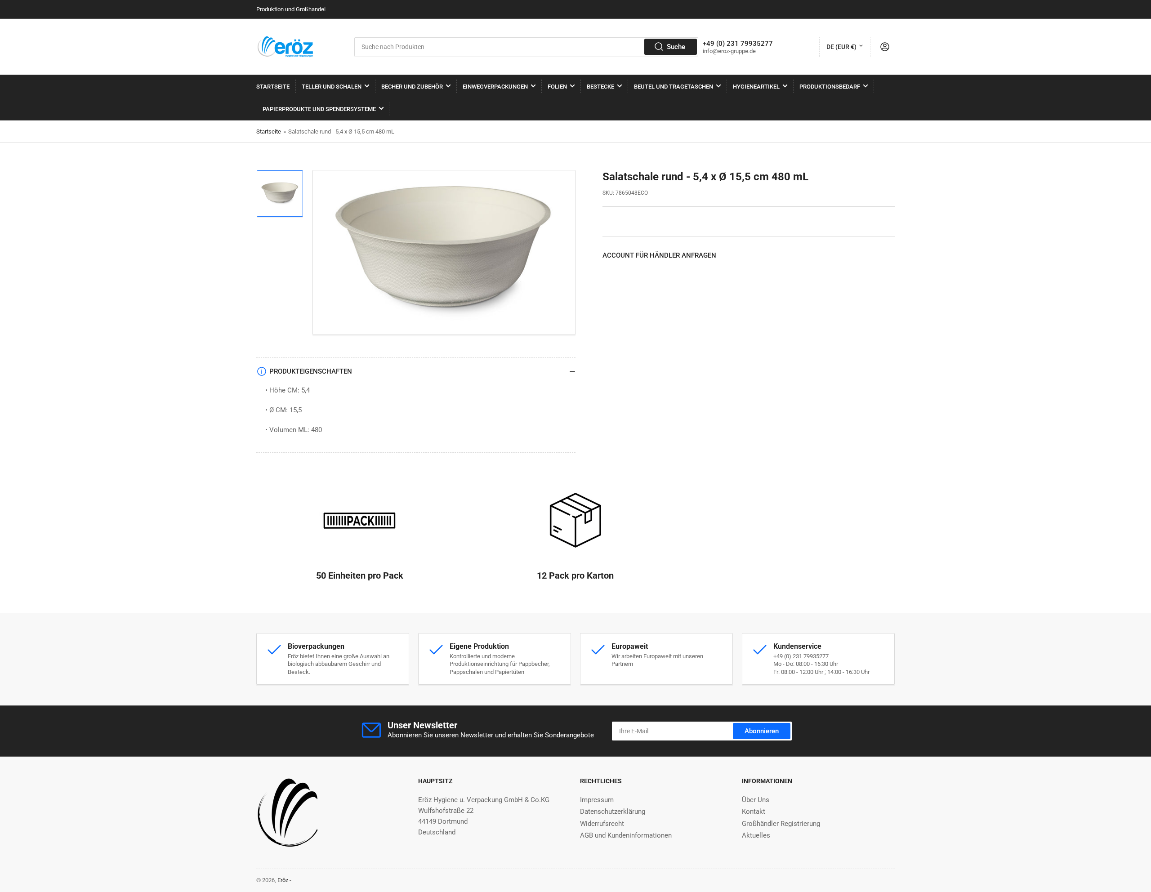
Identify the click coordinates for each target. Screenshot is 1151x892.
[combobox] (526, 46)
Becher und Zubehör (412, 86)
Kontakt (753, 811)
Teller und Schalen (331, 86)
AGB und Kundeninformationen (626, 835)
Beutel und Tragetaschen (673, 86)
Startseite (273, 86)
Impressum (597, 800)
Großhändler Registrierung (781, 824)
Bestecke (600, 86)
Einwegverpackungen (495, 86)
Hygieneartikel (756, 86)
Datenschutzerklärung (612, 811)
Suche (676, 47)
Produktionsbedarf (829, 86)
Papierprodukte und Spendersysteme (319, 109)
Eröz (282, 880)
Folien (557, 86)
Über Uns (755, 800)
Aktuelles (756, 835)
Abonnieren (762, 731)
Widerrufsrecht (602, 824)
